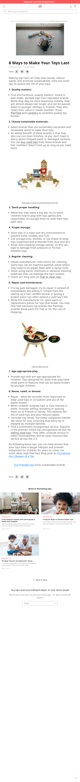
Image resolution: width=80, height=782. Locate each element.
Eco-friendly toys (24, 465)
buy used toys (29, 142)
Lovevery (32, 113)
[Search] (5, 11)
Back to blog (41, 580)
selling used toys (21, 432)
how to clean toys (50, 277)
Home (12, 21)
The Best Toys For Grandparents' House (17, 561)
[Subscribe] (55, 603)
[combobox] (40, 11)
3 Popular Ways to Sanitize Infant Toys (58, 519)
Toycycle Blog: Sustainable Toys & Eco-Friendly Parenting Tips (32, 21)
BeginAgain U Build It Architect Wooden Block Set (40, 203)
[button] (4, 6)
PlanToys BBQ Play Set (40, 367)
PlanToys (16, 113)
